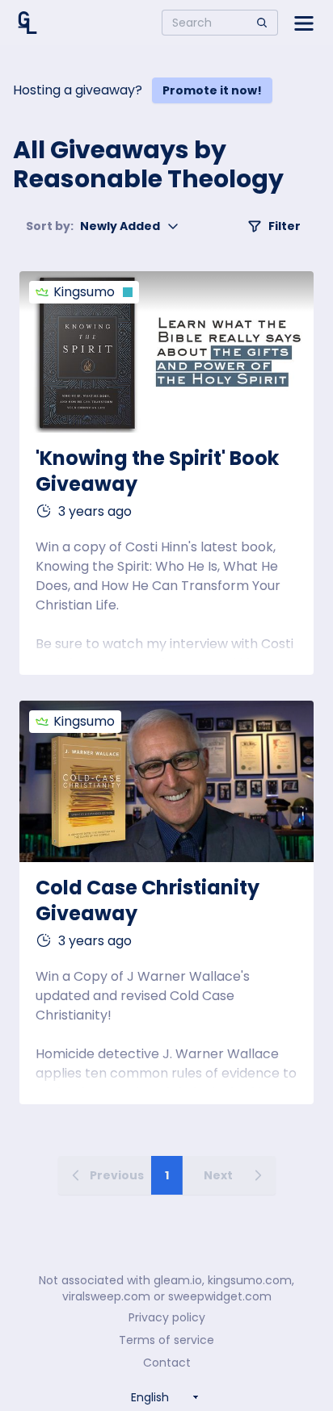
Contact (167, 1362)
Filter (284, 226)
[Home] (27, 22)
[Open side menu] (304, 23)
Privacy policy (167, 1317)
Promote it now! (212, 90)
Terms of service (166, 1340)
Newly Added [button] (93, 226)
